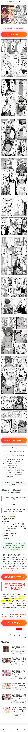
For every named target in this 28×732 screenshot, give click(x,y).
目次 (12, 448)
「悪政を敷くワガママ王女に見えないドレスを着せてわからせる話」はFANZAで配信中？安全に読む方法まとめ (14, 465)
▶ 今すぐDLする (14, 623)
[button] (25, 401)
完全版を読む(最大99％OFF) (14, 440)
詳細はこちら (14, 34)
